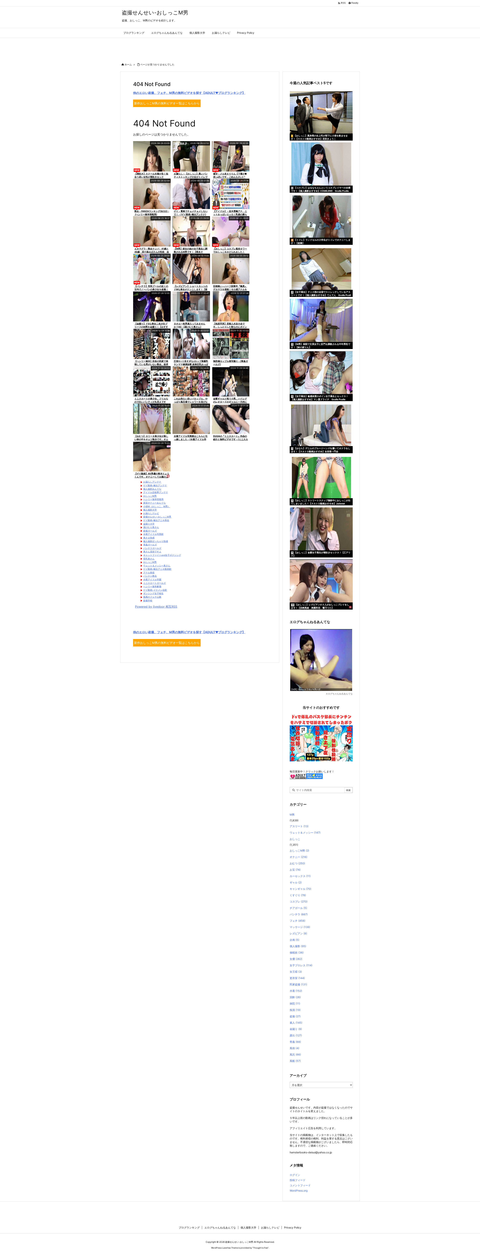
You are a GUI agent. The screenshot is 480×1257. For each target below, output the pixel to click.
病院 (295, 1003)
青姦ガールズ (150, 544)
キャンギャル (300, 888)
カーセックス (300, 876)
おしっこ (295, 838)
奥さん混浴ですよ (152, 551)
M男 (292, 814)
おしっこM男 (150, 495)
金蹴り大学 (148, 523)
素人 (296, 1022)
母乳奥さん (148, 558)
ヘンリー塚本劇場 (152, 586)
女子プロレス (301, 965)
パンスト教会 (150, 576)
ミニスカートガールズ (154, 583)
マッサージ (300, 927)
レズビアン (298, 933)
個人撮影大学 (150, 509)
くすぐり (298, 895)
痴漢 (295, 1009)
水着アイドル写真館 (153, 534)
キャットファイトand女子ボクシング (162, 555)
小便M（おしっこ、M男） (156, 506)
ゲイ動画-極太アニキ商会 (156, 520)
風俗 (294, 1048)
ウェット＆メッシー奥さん (156, 565)
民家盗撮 (298, 984)
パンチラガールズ (152, 548)
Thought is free (260, 1248)
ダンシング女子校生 (153, 593)
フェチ (297, 920)
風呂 (295, 1054)
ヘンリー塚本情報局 (153, 499)
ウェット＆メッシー (305, 832)
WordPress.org (299, 1190)
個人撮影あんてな (152, 489)
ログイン (295, 1174)
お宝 (295, 869)
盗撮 (295, 1016)
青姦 (295, 1041)
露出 (296, 1035)
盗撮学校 (147, 600)
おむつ (297, 863)
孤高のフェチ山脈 (152, 597)
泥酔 (295, 997)
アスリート (299, 826)
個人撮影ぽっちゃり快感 (155, 541)
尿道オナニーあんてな (154, 502)
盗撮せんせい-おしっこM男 (157, 516)
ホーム (128, 64)
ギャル (296, 882)
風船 (295, 1060)
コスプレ (299, 901)
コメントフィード (300, 1185)
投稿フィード (297, 1180)
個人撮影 (298, 946)
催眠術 (297, 952)
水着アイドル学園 (152, 579)
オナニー (298, 856)
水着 (296, 990)
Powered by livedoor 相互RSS (156, 606)
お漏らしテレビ (151, 513)
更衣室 (297, 978)
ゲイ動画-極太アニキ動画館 (157, 569)
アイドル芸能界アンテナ (155, 492)
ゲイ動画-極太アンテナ (155, 485)
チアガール (298, 907)
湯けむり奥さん (151, 527)
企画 (294, 939)
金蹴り (296, 1029)
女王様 (296, 971)
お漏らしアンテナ (152, 481)
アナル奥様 (148, 572)
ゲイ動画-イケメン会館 (155, 590)
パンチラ (299, 914)
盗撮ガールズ (150, 530)
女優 (296, 958)
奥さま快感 (148, 537)
